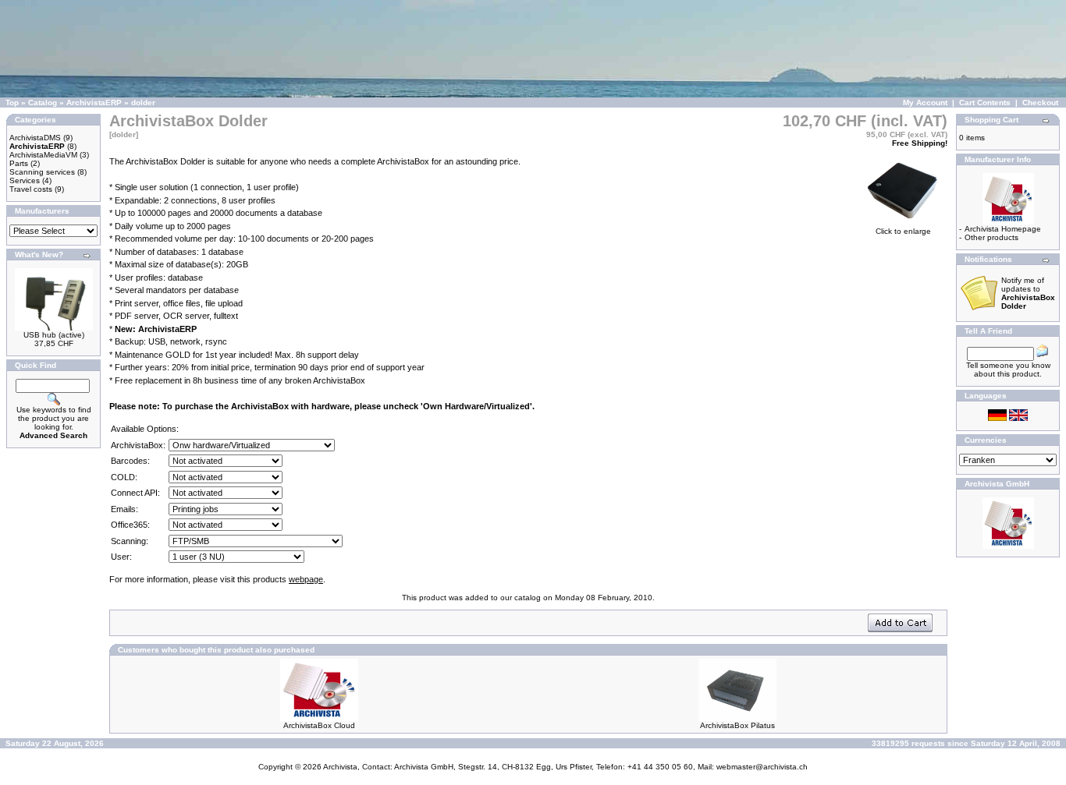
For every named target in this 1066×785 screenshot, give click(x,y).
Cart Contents (985, 102)
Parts (18, 163)
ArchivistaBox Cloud (319, 725)
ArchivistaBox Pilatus (737, 725)
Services (24, 180)
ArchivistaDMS (35, 137)
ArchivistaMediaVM (43, 154)
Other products (991, 237)
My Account (925, 102)
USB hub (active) (53, 335)
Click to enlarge (903, 231)
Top (12, 102)
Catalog (42, 102)
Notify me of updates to (1028, 293)
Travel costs (30, 189)
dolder (143, 102)
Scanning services (42, 172)
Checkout (1040, 102)
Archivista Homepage (1003, 229)
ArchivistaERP (94, 102)
